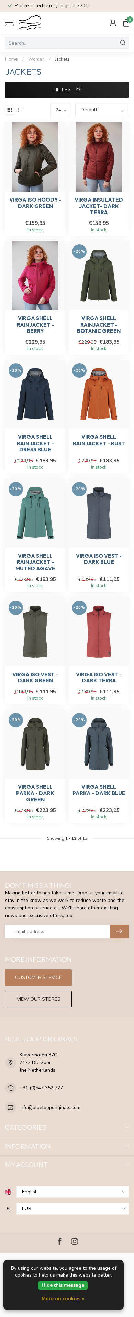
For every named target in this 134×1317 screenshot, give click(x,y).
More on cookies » (63, 1298)
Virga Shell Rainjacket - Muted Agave (35, 562)
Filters (63, 89)
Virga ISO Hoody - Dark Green (35, 203)
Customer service (38, 977)
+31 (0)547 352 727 (41, 1088)
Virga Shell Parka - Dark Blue (98, 790)
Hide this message (63, 1285)
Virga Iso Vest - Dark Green (35, 678)
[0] (126, 22)
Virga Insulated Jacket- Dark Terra (99, 206)
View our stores (38, 999)
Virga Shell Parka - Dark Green (35, 793)
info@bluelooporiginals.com (50, 1107)
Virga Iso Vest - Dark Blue (99, 559)
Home (11, 59)
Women (36, 59)
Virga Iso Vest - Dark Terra (99, 678)
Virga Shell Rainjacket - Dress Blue (35, 443)
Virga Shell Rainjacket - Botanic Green (99, 324)
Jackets (62, 59)
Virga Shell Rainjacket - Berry (35, 324)
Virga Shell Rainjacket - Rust (99, 440)
